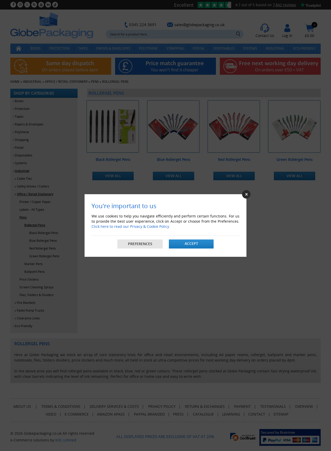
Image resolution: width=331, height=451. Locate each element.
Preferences (140, 243)
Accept (191, 243)
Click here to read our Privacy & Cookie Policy (130, 226)
